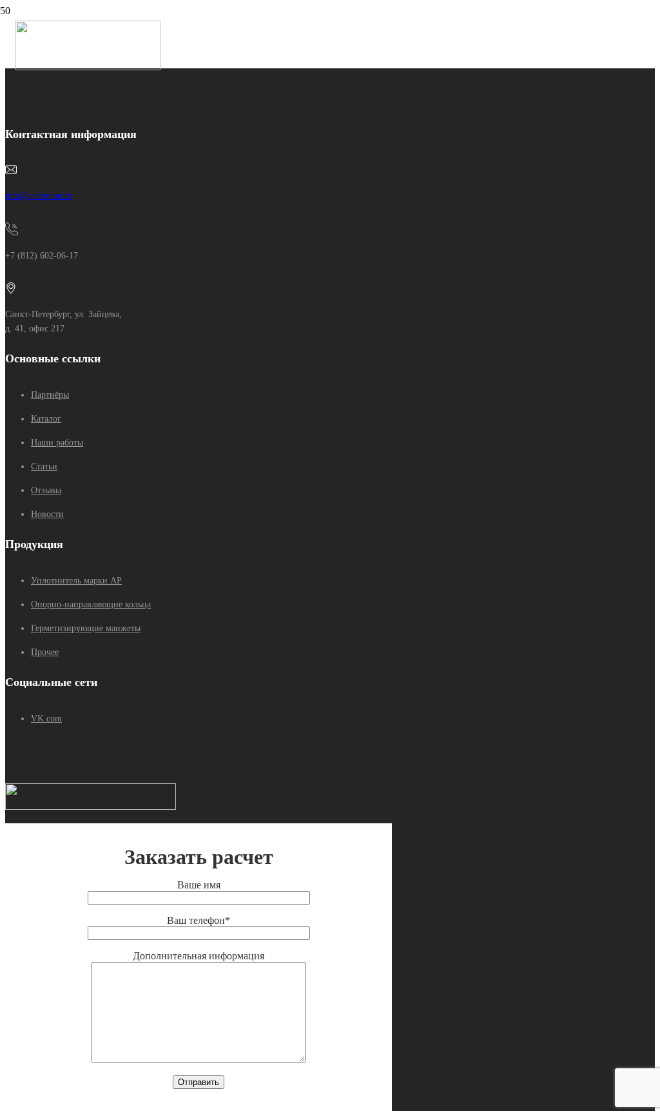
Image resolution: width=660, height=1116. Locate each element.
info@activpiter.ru (38, 196)
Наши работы (57, 442)
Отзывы (46, 490)
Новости (47, 514)
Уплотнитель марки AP (76, 580)
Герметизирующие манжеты (86, 628)
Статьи (44, 466)
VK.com (46, 718)
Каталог (46, 419)
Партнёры (50, 395)
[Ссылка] (87, 66)
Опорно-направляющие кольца (91, 604)
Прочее (45, 652)
